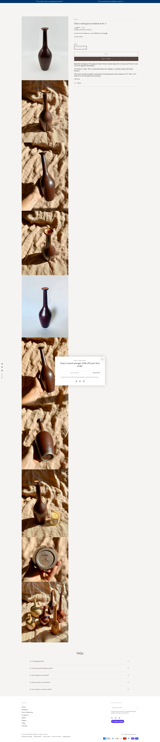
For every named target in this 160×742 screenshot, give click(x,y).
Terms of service (56, 736)
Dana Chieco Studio (31, 734)
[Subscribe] (137, 707)
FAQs (23, 723)
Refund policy (37, 736)
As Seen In (25, 715)
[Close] (102, 359)
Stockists (25, 710)
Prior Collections (27, 712)
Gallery (24, 720)
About (24, 718)
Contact (24, 726)
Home (75, 19)
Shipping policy (67, 736)
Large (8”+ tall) (80, 48)
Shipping (76, 29)
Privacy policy (46, 736)
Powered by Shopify (27, 736)
